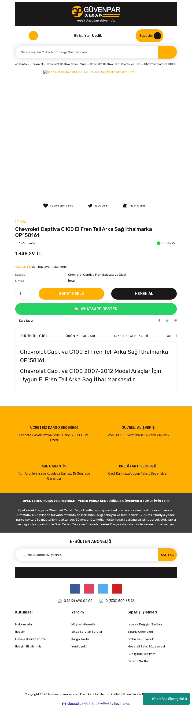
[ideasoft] (71, 703)
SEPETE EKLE (71, 293)
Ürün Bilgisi (34, 336)
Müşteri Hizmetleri (84, 624)
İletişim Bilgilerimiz (28, 646)
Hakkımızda (23, 624)
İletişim (20, 631)
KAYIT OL (167, 555)
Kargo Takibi (80, 639)
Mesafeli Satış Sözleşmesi (146, 646)
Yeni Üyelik (93, 36)
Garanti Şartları (139, 661)
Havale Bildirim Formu (30, 639)
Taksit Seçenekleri (131, 336)
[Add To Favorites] (58, 205)
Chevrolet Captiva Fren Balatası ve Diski (97, 274)
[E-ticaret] (95, 703)
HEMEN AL (144, 293)
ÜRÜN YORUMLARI (80, 336)
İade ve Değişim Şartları (145, 624)
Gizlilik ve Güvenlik (141, 639)
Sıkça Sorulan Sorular (86, 631)
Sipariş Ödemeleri (140, 631)
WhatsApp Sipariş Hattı (169, 699)
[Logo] (96, 14)
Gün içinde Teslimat (141, 654)
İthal (21, 221)
